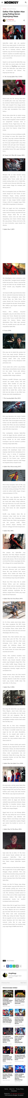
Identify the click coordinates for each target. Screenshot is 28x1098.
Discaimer (14, 1091)
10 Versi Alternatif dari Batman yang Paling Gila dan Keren (20, 1057)
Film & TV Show (11, 9)
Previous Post (6, 982)
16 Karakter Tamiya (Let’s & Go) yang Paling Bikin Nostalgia (7, 1020)
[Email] (17, 966)
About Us (11, 1089)
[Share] (24, 20)
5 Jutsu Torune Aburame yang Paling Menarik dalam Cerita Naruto (19, 1020)
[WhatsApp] (14, 966)
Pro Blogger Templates (17, 1093)
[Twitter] (10, 966)
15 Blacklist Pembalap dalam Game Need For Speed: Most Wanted (8, 1001)
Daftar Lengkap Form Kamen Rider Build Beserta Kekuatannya (19, 1039)
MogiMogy (12, 973)
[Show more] (20, 966)
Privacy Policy (20, 1089)
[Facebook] (7, 966)
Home (4, 9)
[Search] (26, 2)
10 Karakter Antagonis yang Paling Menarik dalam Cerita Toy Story (7, 1058)
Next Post (23, 982)
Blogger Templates (18, 1095)
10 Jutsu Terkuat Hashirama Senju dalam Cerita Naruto (8, 1076)
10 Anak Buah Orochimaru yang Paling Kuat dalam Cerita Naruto (8, 1039)
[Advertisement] (14, 246)
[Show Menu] (2, 2)
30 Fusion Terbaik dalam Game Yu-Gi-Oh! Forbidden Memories (20, 1001)
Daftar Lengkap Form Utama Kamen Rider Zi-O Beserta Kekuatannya (20, 1077)
